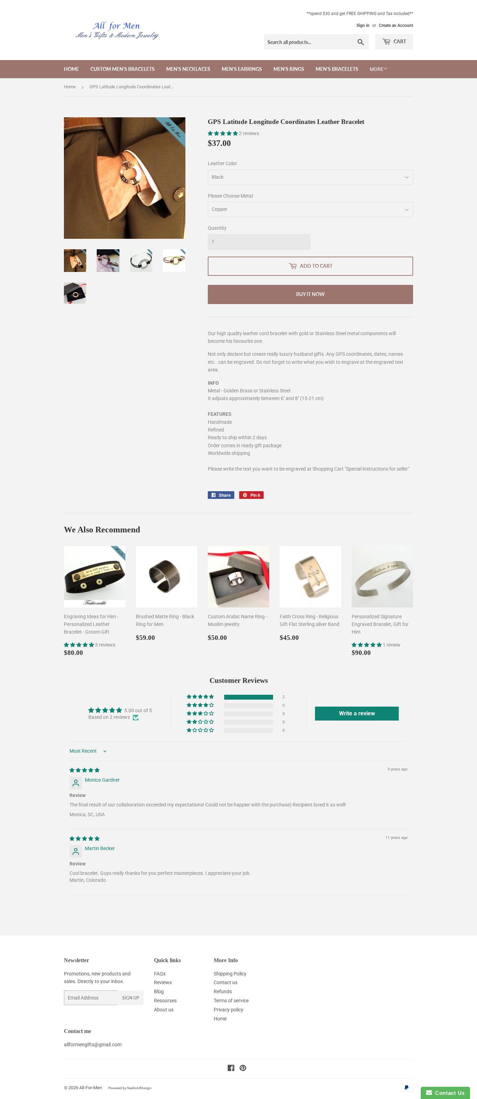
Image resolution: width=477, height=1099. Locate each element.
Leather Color (222, 163)
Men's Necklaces (188, 69)
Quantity (217, 228)
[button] (223, 133)
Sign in (363, 25)
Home (71, 69)
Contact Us (448, 1093)
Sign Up (130, 998)
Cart (399, 41)
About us (164, 1009)
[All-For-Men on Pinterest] (243, 1069)
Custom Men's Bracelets (122, 69)
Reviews (163, 982)
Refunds (223, 991)
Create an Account (396, 25)
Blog (159, 991)
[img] (84, 770)
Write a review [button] (357, 713)
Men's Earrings (242, 69)
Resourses (165, 1000)
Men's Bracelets (337, 69)
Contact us (225, 982)
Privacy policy (228, 1009)
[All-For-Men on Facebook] (231, 1069)
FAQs (160, 973)
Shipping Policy (230, 973)
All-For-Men (90, 1087)
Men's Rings (288, 69)
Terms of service (231, 1000)
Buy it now (310, 294)
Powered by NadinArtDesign (130, 1088)
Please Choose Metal (230, 196)
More (376, 69)
